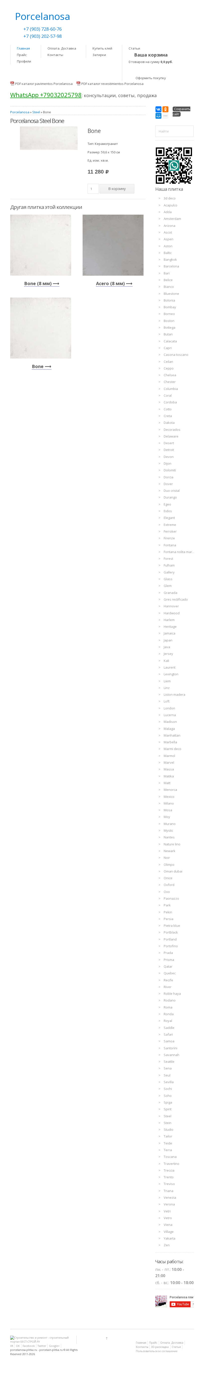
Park (167, 905)
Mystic (168, 830)
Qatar (168, 966)
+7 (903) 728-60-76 (42, 29)
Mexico (169, 796)
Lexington (171, 674)
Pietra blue (172, 925)
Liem (167, 681)
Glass (168, 579)
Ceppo (169, 368)
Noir (167, 857)
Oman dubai (173, 871)
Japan (168, 640)
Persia (168, 919)
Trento (169, 1177)
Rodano (170, 1000)
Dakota (169, 422)
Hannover (171, 606)
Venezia (170, 1197)
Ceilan (168, 361)
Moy (167, 817)
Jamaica (169, 633)
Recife (168, 980)
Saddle (169, 1027)
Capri (168, 348)
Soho (168, 1095)
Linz (167, 688)
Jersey (168, 653)
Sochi (168, 1088)
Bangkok (170, 259)
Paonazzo (171, 898)
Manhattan (172, 735)
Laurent (169, 667)
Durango (170, 497)
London (169, 708)
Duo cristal (172, 490)
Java (167, 647)
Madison (170, 721)
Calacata (170, 341)
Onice (168, 878)
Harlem (169, 620)
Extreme (170, 524)
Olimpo (169, 864)
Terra (168, 1150)
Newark (169, 851)
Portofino (171, 946)
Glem (168, 585)
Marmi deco (172, 749)
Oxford (169, 884)
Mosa (168, 810)
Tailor (168, 1136)
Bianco (169, 286)
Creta (168, 416)
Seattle (169, 1061)
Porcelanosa (19, 112)
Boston (169, 320)
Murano (170, 823)
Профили (24, 61)
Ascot (168, 232)
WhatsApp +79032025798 (46, 95)
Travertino (171, 1163)
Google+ (54, 1346)
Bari (167, 273)
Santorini (170, 1048)
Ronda (169, 1014)
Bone (38, 366)
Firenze (169, 538)
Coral (168, 395)
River (167, 987)
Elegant (169, 517)
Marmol (169, 755)
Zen (167, 1245)
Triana (168, 1191)
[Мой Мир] (158, 116)
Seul (167, 1075)
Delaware (171, 436)
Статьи (134, 48)
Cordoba (170, 402)
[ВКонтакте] (158, 109)
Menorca (170, 789)
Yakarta (169, 1238)
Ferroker (170, 531)
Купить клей (102, 48)
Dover (168, 484)
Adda (168, 212)
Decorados (172, 429)
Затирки (99, 55)
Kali (166, 660)
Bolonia (169, 300)
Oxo (167, 891)
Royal (168, 1020)
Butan (168, 334)
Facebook (29, 1346)
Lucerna (170, 715)
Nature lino (172, 844)
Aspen (168, 239)
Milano (169, 803)
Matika (169, 776)
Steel (36, 112)
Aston (168, 246)
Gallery (169, 572)
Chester (170, 381)
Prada (168, 952)
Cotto (168, 409)
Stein (167, 1123)
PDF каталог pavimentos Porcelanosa (44, 83)
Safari (168, 1034)
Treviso (169, 1184)
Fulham (169, 565)
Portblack (171, 932)
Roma (168, 1007)
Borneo (169, 314)
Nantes (169, 837)
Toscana (170, 1156)
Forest (168, 558)
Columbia (171, 388)
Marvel (169, 762)
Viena (168, 1224)
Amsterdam (172, 218)
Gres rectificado (176, 599)
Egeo (167, 504)
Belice (168, 280)
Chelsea (170, 375)
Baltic (168, 253)
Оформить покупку (151, 78)
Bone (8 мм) (37, 283)
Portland (170, 939)
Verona (169, 1204)
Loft (166, 701)
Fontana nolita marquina (182, 552)
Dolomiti (170, 470)
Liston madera (174, 694)
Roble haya (172, 993)
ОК (18, 1346)
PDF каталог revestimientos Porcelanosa (112, 83)
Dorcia (168, 477)
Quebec (170, 973)
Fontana (170, 545)
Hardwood (172, 613)
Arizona (169, 225)
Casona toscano (176, 354)
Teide (168, 1143)
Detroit (169, 449)
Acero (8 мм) (110, 283)
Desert (169, 443)
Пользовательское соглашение (156, 1351)
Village (169, 1231)
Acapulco (170, 205)
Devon (169, 456)
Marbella (170, 742)
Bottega (169, 327)
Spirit (167, 1109)
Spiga (168, 1102)
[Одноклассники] (165, 109)
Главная (23, 48)
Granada (170, 592)
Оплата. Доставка (62, 48)
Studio (168, 1129)
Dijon (167, 463)
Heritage (170, 626)
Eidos (168, 511)
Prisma (169, 959)
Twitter (42, 1346)
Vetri (167, 1211)
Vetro (168, 1218)
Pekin (168, 912)
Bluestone (171, 293)
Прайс (22, 55)
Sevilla (169, 1082)
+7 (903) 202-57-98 (42, 36)
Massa (169, 769)
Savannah (171, 1055)
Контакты (55, 55)
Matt (167, 783)
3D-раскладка (160, 1347)
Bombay (170, 307)
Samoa (169, 1041)
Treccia (169, 1170)
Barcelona (171, 266)
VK (11, 1346)
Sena (168, 1068)
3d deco (170, 198)
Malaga (169, 728)
